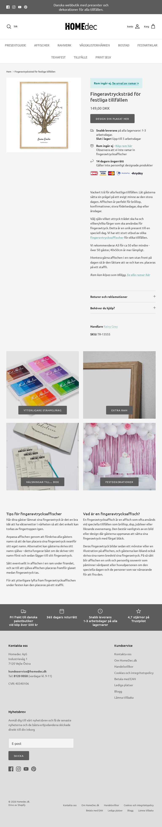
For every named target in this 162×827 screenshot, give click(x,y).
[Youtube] (19, 7)
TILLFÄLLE (80, 57)
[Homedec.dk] (81, 26)
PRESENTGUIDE (15, 45)
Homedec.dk (23, 801)
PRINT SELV (103, 57)
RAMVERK (64, 45)
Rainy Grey (111, 326)
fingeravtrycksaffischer (107, 237)
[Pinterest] (25, 7)
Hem (8, 71)
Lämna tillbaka (124, 697)
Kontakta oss (122, 654)
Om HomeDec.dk (125, 660)
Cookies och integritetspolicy (134, 673)
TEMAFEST (58, 57)
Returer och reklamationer (108, 297)
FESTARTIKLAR (147, 45)
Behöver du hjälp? (102, 308)
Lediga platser (123, 685)
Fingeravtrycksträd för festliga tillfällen (35, 71)
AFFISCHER (41, 45)
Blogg (118, 691)
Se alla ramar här (138, 275)
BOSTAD (123, 45)
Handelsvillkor (123, 666)
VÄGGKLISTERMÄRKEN (95, 45)
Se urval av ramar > (125, 83)
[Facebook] (7, 7)
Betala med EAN (125, 679)
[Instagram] (13, 7)
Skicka (19, 755)
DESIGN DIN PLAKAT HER (112, 118)
